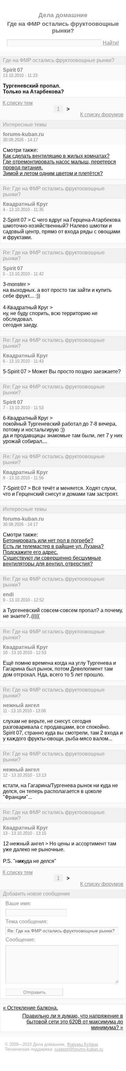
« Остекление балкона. (30, 1008)
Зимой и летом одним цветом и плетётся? (53, 173)
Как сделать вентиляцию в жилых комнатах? (56, 156)
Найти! (111, 43)
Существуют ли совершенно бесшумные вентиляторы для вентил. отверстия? (52, 561)
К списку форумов (101, 114)
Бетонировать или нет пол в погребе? (48, 540)
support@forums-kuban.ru (79, 1049)
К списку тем (18, 103)
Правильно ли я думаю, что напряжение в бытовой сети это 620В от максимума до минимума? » (72, 1021)
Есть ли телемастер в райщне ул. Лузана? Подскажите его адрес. (53, 549)
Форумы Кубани (82, 1044)
